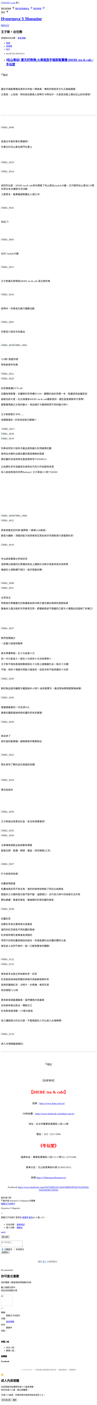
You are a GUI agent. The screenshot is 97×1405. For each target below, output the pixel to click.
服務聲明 (72, 1370)
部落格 (9, 46)
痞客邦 (25, 1217)
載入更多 (5, 1237)
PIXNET (29, 1370)
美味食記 (21, 1224)
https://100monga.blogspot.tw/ (51, 1177)
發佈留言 (5, 1252)
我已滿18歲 (6, 1400)
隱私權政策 (63, 1370)
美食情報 (22, 38)
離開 (14, 1400)
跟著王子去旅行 (8, 1204)
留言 (31, 1217)
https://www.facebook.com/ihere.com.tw (54, 1113)
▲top (3, 1232)
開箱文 (20, 1228)
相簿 (8, 43)
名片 (8, 49)
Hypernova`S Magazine (21, 18)
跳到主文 (5, 25)
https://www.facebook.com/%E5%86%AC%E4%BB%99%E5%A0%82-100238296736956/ (53, 1188)
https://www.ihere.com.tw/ (52, 1103)
